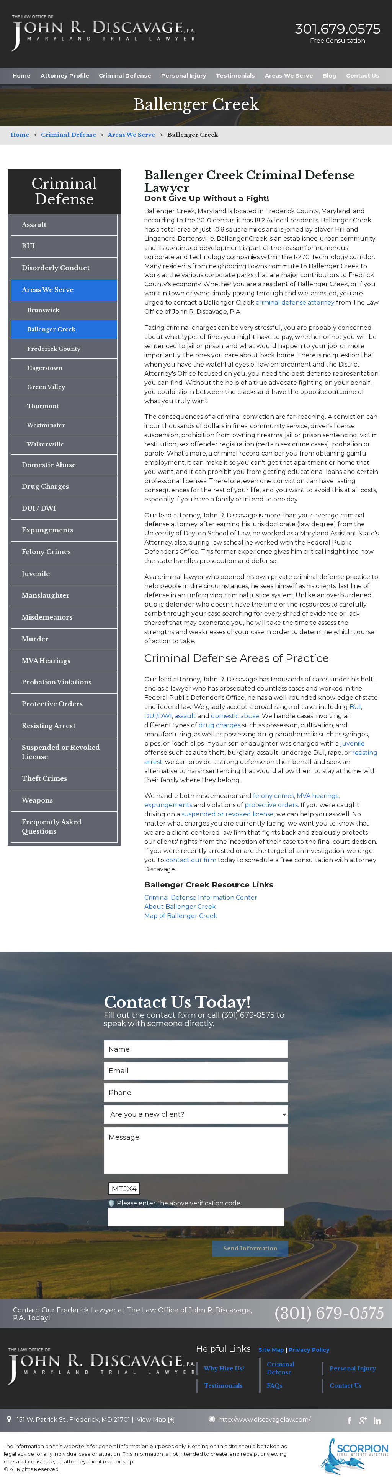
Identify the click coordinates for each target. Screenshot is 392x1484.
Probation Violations (56, 682)
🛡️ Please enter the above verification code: (175, 1203)
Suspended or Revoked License (61, 752)
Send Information (250, 1248)
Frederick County (53, 348)
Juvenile (36, 573)
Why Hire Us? (224, 1368)
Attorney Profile (65, 75)
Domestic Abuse (49, 465)
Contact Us (362, 75)
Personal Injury (183, 75)
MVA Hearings (46, 661)
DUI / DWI (39, 508)
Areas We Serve (289, 75)
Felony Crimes (46, 552)
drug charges (219, 725)
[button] (290, 1369)
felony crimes (273, 796)
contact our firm (191, 860)
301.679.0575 (338, 28)
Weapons (37, 800)
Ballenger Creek (51, 329)
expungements (168, 805)
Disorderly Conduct (56, 268)
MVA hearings (317, 796)
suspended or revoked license (227, 814)
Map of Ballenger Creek (180, 916)
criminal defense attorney (295, 302)
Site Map (271, 1349)
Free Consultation (337, 40)
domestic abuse (235, 716)
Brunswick (43, 310)
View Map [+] (156, 1419)
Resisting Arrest (48, 726)
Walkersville (45, 444)
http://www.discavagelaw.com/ (264, 1419)
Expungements (47, 530)
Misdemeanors (47, 617)
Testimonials (235, 75)
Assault (34, 225)
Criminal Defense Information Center (200, 897)
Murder (35, 639)
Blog (329, 75)
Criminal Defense (125, 75)
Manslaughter (46, 595)
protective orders (271, 805)
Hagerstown (45, 368)
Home (22, 75)
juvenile (352, 743)
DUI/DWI (158, 716)
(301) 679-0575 (329, 1313)
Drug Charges (45, 486)
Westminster (46, 425)
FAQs (275, 1385)
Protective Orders (52, 704)
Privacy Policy (309, 1349)
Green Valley (46, 387)
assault (185, 716)
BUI (355, 706)
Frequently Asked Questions (52, 827)
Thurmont (43, 406)
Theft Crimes (44, 778)
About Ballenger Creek (180, 906)
